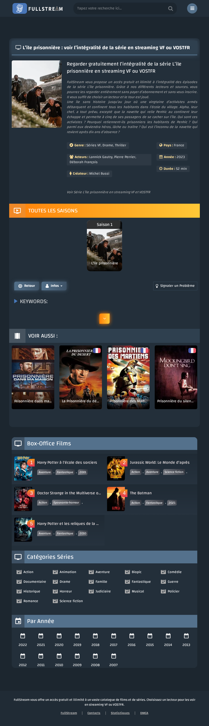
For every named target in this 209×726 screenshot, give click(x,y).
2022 (23, 645)
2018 (95, 645)
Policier (173, 591)
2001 (83, 472)
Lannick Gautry (100, 157)
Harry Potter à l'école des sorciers (67, 462)
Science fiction (174, 472)
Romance (30, 601)
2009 (77, 665)
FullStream (69, 713)
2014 (168, 645)
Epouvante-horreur (66, 502)
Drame (107, 145)
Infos (55, 285)
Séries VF (93, 145)
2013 (186, 645)
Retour (29, 285)
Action (136, 472)
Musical (138, 591)
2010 (83, 533)
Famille (101, 581)
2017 (113, 645)
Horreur (66, 591)
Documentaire (34, 581)
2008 (95, 665)
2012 (23, 665)
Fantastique (65, 472)
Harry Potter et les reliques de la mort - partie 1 (69, 523)
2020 (59, 645)
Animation (68, 572)
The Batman (141, 493)
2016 (132, 645)
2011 (41, 665)
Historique (31, 591)
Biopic (136, 572)
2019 (77, 645)
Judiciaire (103, 591)
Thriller (120, 145)
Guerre (173, 581)
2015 (150, 645)
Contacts (93, 713)
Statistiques (120, 713)
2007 (113, 665)
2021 (172, 502)
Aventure (45, 472)
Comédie (175, 572)
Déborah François (84, 162)
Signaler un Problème (177, 285)
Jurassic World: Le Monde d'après (160, 462)
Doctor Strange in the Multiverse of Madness (69, 493)
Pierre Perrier (124, 157)
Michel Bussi (99, 173)
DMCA (144, 713)
